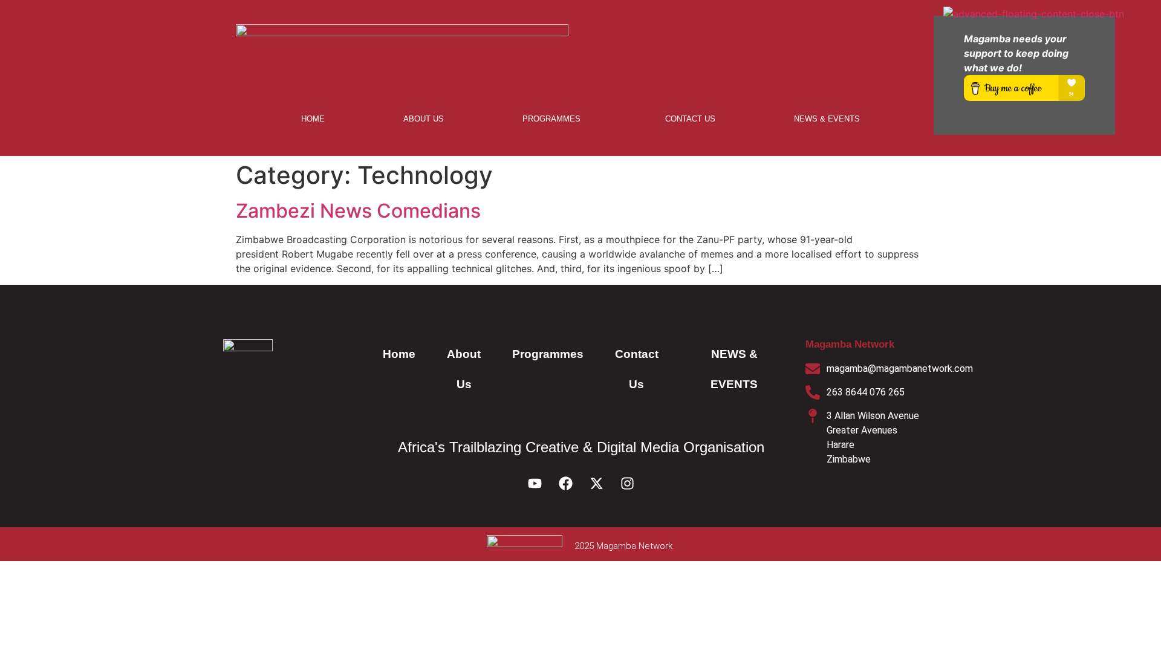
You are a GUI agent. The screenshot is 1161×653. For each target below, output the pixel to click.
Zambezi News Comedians (358, 211)
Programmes (551, 118)
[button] (554, 119)
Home (313, 118)
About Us (423, 118)
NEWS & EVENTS (827, 118)
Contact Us (690, 118)
